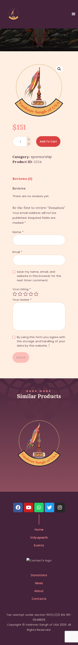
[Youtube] (28, 507)
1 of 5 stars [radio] (14, 294)
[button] (59, 69)
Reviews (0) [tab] (22, 178)
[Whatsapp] (39, 507)
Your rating (21, 289)
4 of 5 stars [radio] (31, 294)
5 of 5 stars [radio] (36, 294)
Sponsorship (41, 156)
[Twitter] (49, 507)
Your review (21, 300)
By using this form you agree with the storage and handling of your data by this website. (41, 341)
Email (17, 252)
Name (17, 232)
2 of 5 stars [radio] (20, 294)
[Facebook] (18, 507)
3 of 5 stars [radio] (25, 294)
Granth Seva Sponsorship (39, 434)
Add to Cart (48, 141)
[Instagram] (60, 507)
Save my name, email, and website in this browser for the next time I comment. (39, 276)
